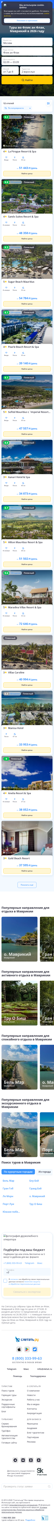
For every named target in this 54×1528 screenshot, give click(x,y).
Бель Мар (8, 1180)
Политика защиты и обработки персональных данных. (23, 1510)
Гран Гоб (8, 1188)
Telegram (29, 1263)
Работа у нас (33, 1399)
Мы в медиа (33, 1404)
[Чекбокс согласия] (5, 1281)
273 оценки (15, 117)
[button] (27, 42)
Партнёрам (33, 1437)
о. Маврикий (37, 1196)
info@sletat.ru (44, 1369)
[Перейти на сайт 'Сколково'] (42, 1473)
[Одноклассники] (31, 1460)
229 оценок (15, 312)
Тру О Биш (35, 1204)
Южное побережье (12, 1211)
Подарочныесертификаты (8, 1405)
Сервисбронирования (9, 1425)
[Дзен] (39, 1460)
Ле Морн (8, 1196)
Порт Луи (8, 1204)
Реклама (31, 1441)
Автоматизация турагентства (10, 1437)
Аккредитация (34, 1413)
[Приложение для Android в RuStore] (35, 1349)
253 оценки (15, 182)
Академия (32, 1428)
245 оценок (15, 247)
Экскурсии (7, 1399)
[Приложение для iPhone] (19, 1349)
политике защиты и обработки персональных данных (24, 1282)
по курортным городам (18, 1171)
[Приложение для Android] (27, 1349)
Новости (31, 1395)
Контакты (32, 1408)
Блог (4, 1411)
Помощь (17, 1376)
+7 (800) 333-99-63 (12, 1263)
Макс (39, 1263)
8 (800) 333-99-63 (27, 1358)
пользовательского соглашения (23, 1505)
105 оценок (15, 508)
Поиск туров (8, 1390)
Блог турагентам (35, 1432)
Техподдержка (38, 1376)
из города (45, 1171)
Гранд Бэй (35, 1188)
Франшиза (32, 1423)
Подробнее (30, 1520)
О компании (33, 1390)
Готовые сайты (9, 1442)
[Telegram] (15, 1460)
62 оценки (15, 694)
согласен (14, 1279)
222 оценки (15, 443)
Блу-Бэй (34, 1180)
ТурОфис (6, 1431)
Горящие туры (9, 1395)
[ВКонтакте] (23, 1460)
